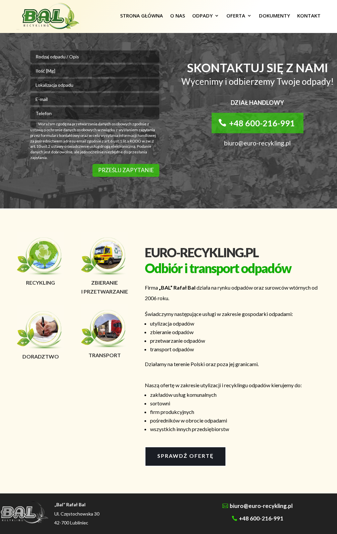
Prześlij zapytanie (126, 170)
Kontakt (309, 15)
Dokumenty (274, 15)
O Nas (177, 15)
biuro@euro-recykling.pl (261, 505)
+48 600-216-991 (262, 123)
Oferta (235, 15)
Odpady (202, 15)
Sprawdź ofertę (185, 456)
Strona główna (141, 15)
